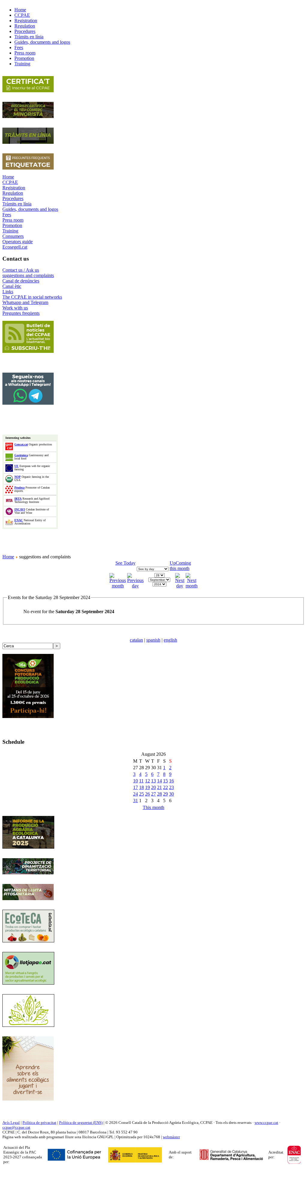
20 (153, 787)
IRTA (18, 498)
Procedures (12, 198)
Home (8, 176)
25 (141, 793)
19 (147, 787)
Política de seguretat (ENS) (81, 1122)
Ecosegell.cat (14, 247)
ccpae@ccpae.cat (16, 1127)
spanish (153, 640)
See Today (125, 563)
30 (171, 793)
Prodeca (19, 487)
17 (135, 787)
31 (135, 800)
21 (159, 787)
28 (159, 793)
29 (165, 793)
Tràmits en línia (16, 203)
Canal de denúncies (20, 280)
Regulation (12, 193)
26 (147, 793)
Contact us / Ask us (20, 270)
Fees (6, 214)
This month (153, 807)
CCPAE (10, 182)
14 (159, 780)
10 (135, 780)
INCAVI (19, 509)
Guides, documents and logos (30, 209)
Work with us (15, 307)
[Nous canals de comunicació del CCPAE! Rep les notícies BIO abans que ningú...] (28, 403)
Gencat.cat (21, 444)
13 (153, 780)
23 (171, 787)
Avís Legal (11, 1122)
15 (165, 780)
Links (7, 291)
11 (141, 780)
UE (16, 466)
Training (10, 230)
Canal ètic (11, 286)
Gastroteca (21, 455)
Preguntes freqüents (21, 313)
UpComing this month (180, 565)
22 (165, 787)
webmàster (171, 1137)
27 (153, 793)
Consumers (13, 236)
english (170, 640)
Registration (13, 187)
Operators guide (17, 241)
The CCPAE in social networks (32, 297)
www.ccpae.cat (266, 1122)
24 (135, 793)
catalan (136, 640)
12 (147, 780)
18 (141, 787)
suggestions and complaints (28, 275)
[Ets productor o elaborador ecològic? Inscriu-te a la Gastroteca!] (28, 940)
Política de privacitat (39, 1122)
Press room (12, 220)
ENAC (18, 520)
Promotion (12, 225)
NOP (17, 476)
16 (171, 780)
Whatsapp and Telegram (25, 302)
